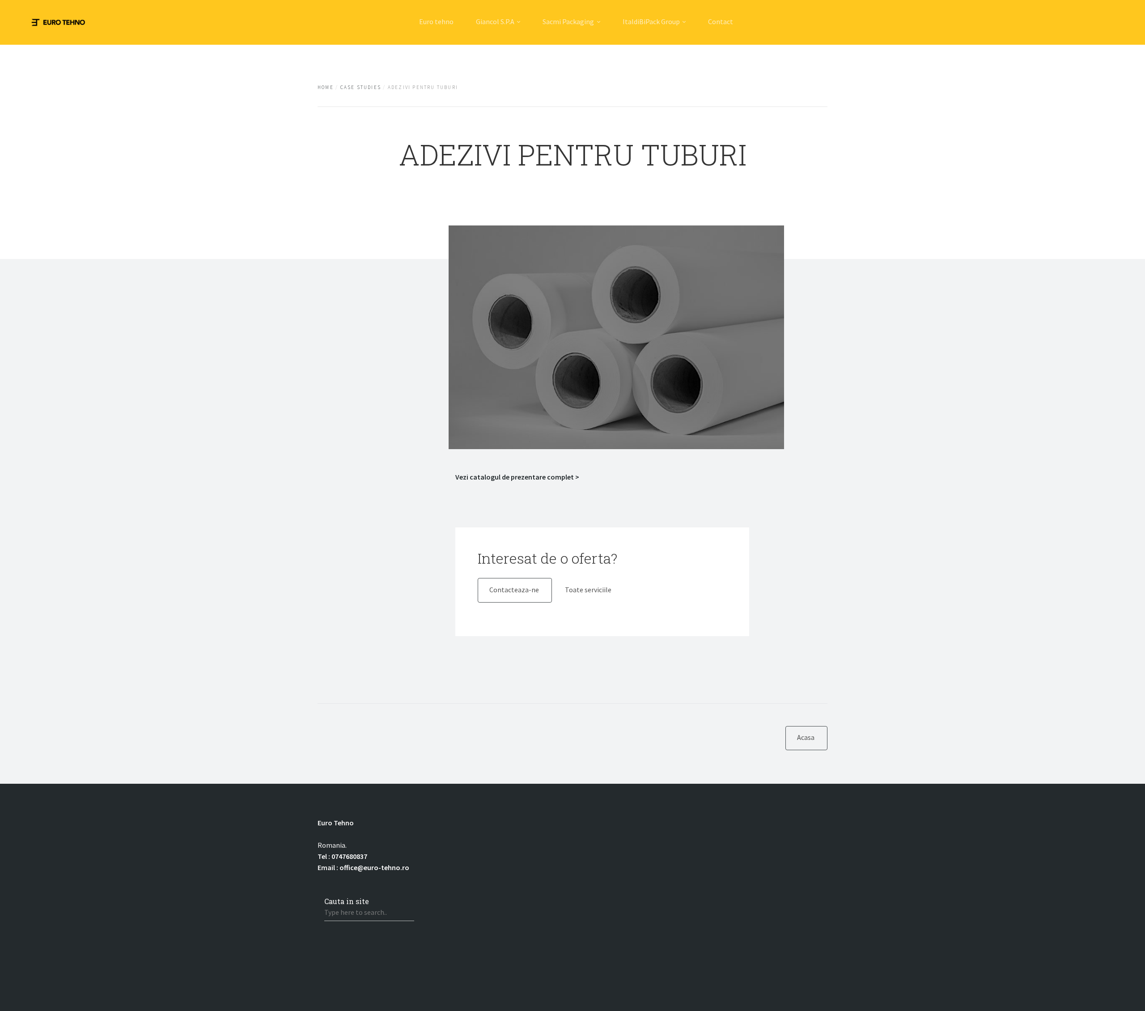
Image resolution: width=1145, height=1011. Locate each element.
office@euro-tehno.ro (374, 867)
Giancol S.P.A (495, 21)
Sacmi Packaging (568, 21)
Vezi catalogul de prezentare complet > (517, 476)
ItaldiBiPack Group (651, 21)
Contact (720, 21)
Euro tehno (436, 21)
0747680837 (349, 856)
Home (326, 87)
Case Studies (360, 87)
